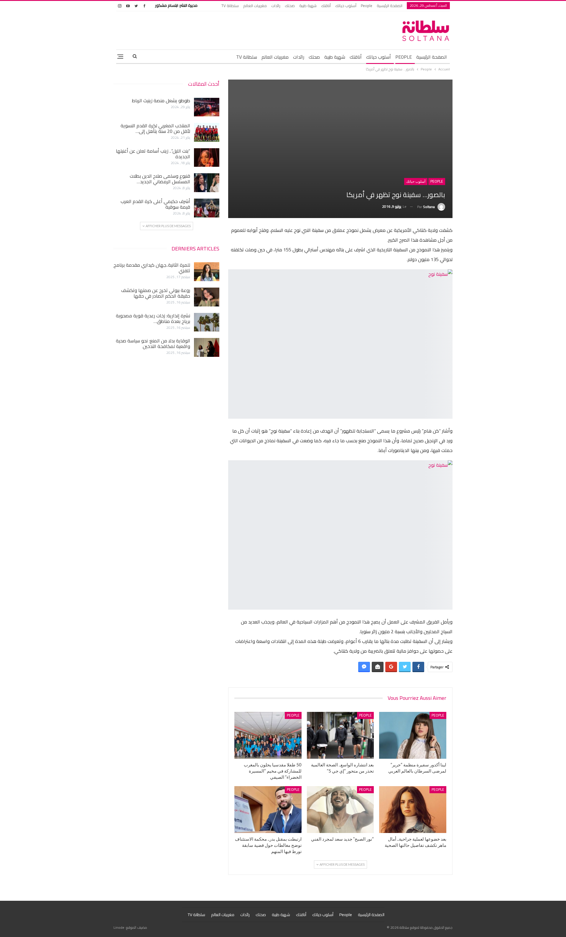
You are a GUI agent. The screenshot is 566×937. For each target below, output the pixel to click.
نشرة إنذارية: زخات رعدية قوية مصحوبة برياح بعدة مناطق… (153, 318)
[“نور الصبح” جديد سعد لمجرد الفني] (340, 809)
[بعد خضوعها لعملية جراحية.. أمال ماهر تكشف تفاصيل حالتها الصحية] (412, 809)
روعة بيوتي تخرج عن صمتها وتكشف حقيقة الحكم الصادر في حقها (155, 293)
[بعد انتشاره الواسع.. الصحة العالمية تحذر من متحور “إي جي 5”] (340, 735)
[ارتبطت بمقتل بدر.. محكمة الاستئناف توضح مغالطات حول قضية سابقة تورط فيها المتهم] (268, 809)
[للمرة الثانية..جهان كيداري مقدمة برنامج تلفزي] (206, 271)
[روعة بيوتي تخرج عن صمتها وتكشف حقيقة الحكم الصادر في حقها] (206, 297)
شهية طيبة (308, 5)
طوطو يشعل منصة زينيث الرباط (161, 100)
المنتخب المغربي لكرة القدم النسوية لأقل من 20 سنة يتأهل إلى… (155, 128)
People (366, 5)
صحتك (290, 5)
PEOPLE (403, 56)
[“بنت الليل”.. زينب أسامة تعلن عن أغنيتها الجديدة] (206, 157)
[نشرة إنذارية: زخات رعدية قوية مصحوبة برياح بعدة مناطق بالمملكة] (206, 322)
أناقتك (326, 5)
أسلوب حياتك (345, 5)
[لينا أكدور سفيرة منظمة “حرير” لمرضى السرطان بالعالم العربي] (412, 735)
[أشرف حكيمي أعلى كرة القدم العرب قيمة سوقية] (206, 208)
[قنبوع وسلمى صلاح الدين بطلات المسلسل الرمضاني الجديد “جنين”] (206, 182)
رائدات (275, 5)
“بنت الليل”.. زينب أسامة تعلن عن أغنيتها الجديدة (153, 153)
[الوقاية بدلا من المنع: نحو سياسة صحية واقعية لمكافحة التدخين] (206, 347)
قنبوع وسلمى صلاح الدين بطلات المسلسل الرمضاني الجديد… (160, 178)
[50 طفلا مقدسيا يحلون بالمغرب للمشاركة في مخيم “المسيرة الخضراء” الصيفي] (268, 735)
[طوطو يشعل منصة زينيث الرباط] (206, 107)
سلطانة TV (230, 5)
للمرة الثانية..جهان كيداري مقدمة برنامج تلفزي (151, 267)
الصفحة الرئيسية (389, 5)
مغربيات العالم (255, 5)
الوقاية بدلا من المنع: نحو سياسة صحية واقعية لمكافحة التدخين (153, 343)
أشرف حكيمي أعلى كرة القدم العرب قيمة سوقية (155, 204)
